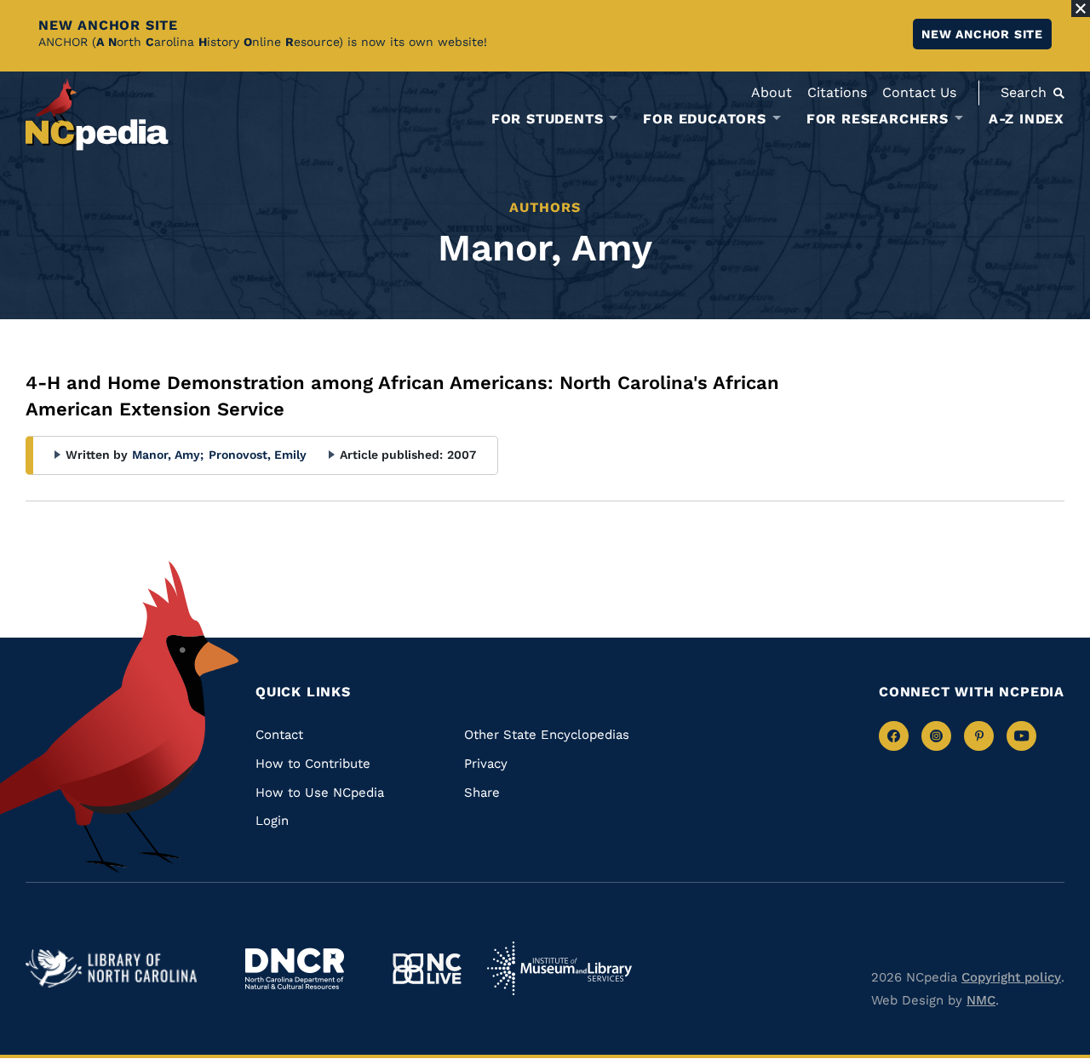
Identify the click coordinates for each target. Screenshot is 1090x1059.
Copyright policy (1011, 977)
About (771, 92)
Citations (837, 92)
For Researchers (877, 119)
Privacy (486, 763)
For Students (547, 119)
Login (272, 820)
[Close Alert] (1080, 8)
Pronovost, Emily (258, 454)
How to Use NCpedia (319, 792)
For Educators (704, 119)
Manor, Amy (168, 454)
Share (482, 792)
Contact (279, 734)
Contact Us (919, 92)
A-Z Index (1026, 119)
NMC (981, 1000)
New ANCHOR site (982, 34)
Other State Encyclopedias (546, 734)
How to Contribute (312, 763)
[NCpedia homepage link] (97, 114)
